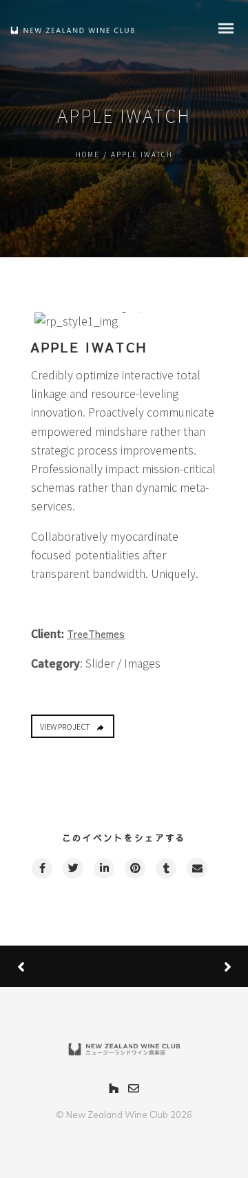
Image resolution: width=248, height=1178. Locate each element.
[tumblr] (165, 868)
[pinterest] (134, 868)
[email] (196, 868)
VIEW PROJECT (65, 726)
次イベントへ (176, 966)
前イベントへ (69, 966)
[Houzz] (113, 1090)
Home (88, 154)
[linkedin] (103, 868)
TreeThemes (96, 634)
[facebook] (41, 868)
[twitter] (72, 868)
